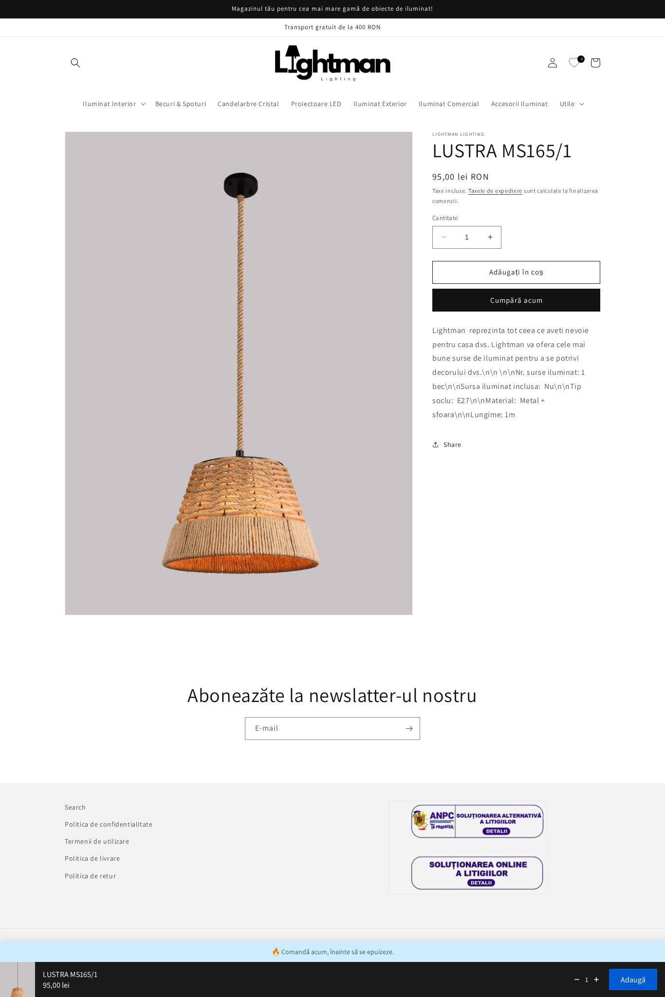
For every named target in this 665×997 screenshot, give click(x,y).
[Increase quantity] (596, 979)
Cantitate (445, 218)
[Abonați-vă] (409, 728)
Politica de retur (90, 875)
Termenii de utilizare (97, 841)
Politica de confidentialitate (108, 824)
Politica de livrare (92, 858)
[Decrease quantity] (577, 979)
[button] (75, 63)
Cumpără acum (516, 300)
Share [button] (452, 444)
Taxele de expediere (495, 190)
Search (75, 807)
